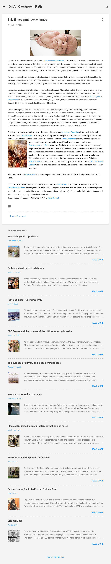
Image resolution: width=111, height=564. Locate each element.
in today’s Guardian (70, 132)
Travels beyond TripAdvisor (23, 236)
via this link (30, 174)
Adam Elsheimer (68, 139)
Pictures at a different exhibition (26, 268)
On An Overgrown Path (25, 6)
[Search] (107, 7)
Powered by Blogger (55, 557)
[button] (101, 20)
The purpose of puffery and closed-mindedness (34, 362)
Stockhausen (34, 145)
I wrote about (26, 135)
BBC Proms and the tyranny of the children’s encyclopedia (40, 331)
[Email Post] (9, 207)
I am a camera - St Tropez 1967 (25, 299)
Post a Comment (18, 216)
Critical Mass (15, 520)
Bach (47, 145)
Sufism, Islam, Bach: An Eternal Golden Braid (32, 489)
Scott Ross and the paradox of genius (29, 457)
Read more (97, 260)
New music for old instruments (25, 394)
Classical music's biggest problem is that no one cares (38, 426)
